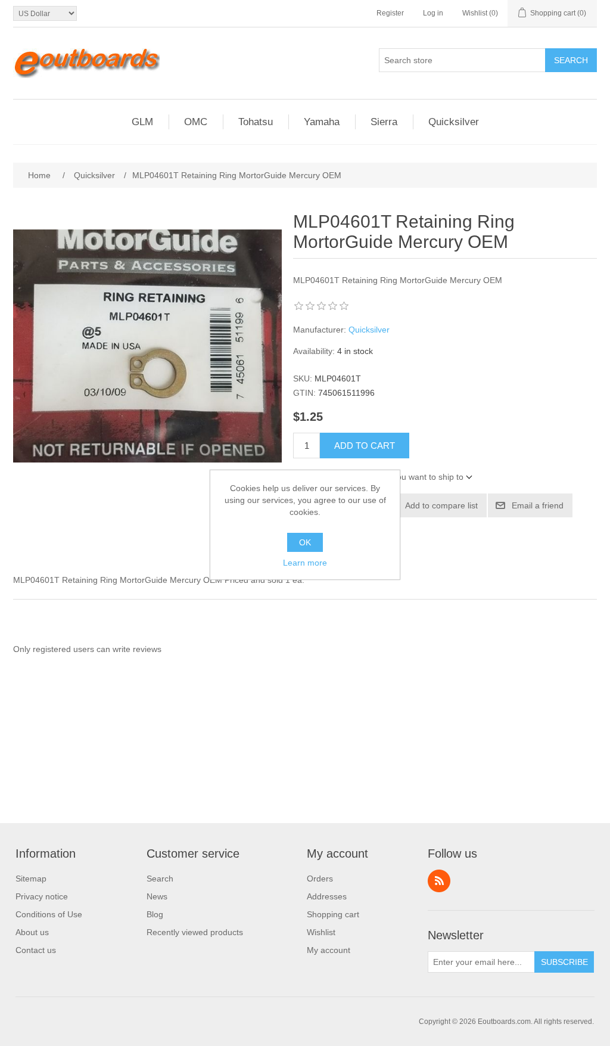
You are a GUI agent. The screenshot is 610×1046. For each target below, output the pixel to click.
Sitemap (30, 878)
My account (328, 950)
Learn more (305, 562)
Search (571, 60)
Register (390, 13)
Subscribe (564, 962)
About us (32, 932)
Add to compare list (441, 505)
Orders (320, 878)
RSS (439, 881)
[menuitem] (48, 878)
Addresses (327, 896)
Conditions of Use (48, 914)
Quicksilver (369, 329)
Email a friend (538, 505)
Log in (433, 13)
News (157, 896)
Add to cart (364, 445)
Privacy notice (41, 896)
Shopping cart (333, 914)
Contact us (35, 950)
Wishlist (321, 932)
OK (305, 542)
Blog (155, 914)
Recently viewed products (195, 932)
